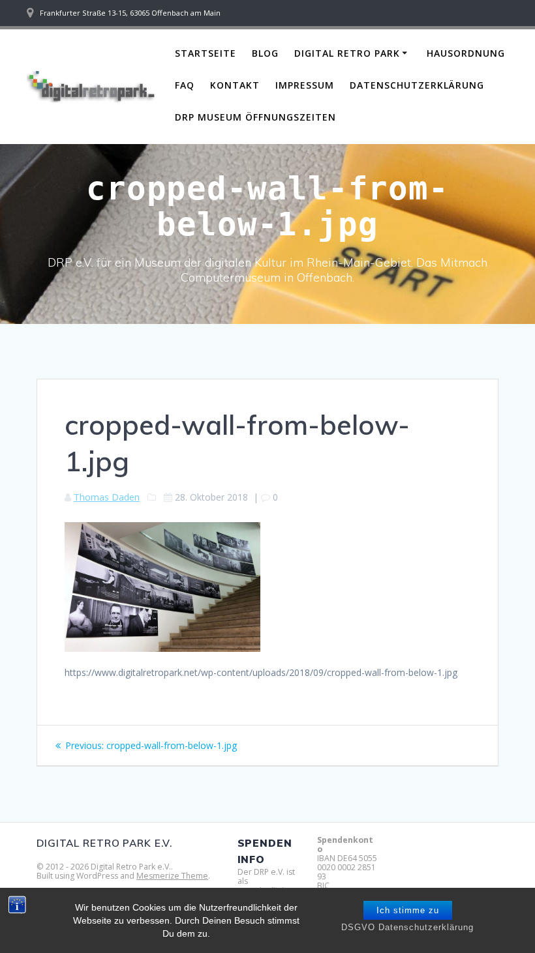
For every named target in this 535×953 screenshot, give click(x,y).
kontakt (235, 85)
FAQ (184, 85)
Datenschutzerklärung (417, 85)
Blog (265, 53)
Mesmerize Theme (172, 875)
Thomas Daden (107, 497)
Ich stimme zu (407, 910)
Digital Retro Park (347, 53)
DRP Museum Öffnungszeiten (255, 117)
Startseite (205, 53)
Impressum (304, 85)
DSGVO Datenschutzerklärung (407, 927)
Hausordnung (466, 53)
